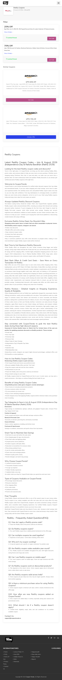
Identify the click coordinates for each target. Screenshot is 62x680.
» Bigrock (33, 659)
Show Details (8, 32)
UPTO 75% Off (31, 119)
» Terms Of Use (6, 658)
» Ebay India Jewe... (36, 654)
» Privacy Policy (5, 663)
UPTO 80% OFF (31, 82)
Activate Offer (31, 137)
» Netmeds (16, 661)
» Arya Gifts (16, 654)
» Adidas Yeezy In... (18, 657)
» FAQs (5, 654)
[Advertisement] (32, 18)
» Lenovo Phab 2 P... (18, 652)
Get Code (31, 100)
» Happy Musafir (35, 657)
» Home (5, 652)
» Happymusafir (35, 652)
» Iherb (15, 659)
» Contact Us (5, 668)
